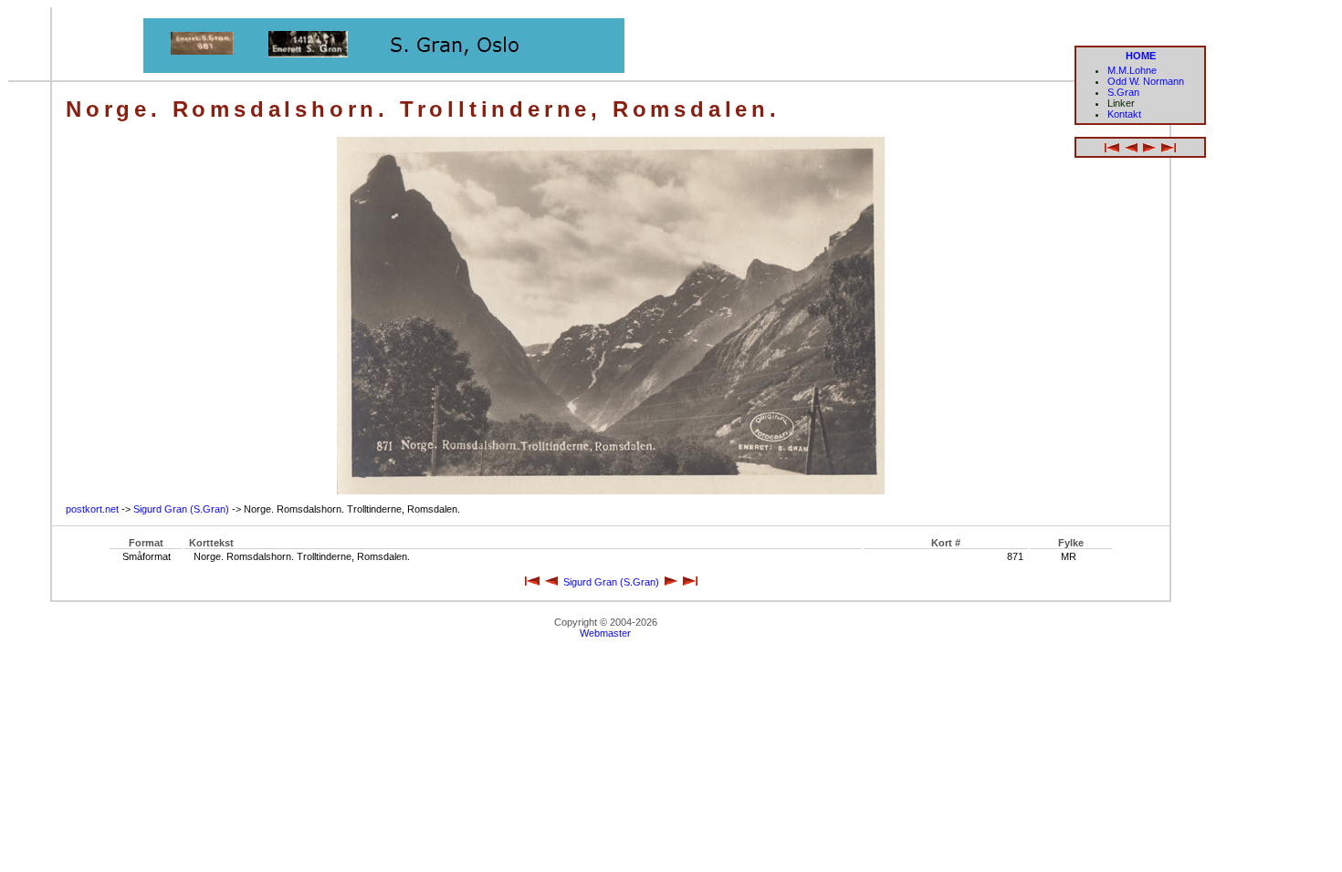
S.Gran (1123, 92)
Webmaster (605, 633)
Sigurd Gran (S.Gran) (181, 508)
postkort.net (92, 508)
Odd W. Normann (1145, 81)
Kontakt (1124, 114)
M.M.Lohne (1132, 70)
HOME (1141, 55)
